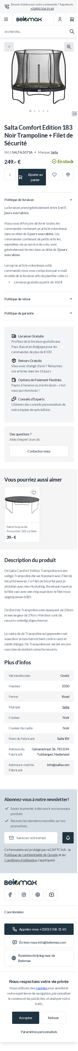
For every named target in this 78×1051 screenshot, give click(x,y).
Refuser (53, 1018)
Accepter (25, 1018)
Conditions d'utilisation (20, 860)
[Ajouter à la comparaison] (68, 174)
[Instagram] (23, 894)
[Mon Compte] (60, 19)
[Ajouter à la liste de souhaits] (54, 174)
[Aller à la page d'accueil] (29, 19)
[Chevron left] (9, 47)
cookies (41, 988)
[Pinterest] (37, 894)
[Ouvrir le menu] (6, 19)
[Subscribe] (68, 837)
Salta (54, 152)
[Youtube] (51, 894)
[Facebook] (10, 894)
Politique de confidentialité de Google (31, 855)
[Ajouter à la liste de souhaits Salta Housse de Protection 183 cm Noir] (33, 492)
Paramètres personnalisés (39, 1032)
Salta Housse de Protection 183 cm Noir (21, 532)
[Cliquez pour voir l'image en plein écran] (69, 47)
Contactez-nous (39, 451)
